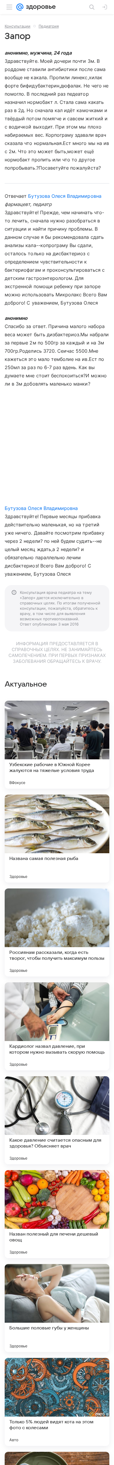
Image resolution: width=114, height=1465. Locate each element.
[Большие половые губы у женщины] (57, 1308)
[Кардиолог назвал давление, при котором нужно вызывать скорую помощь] (57, 1026)
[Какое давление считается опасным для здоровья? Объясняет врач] (57, 1120)
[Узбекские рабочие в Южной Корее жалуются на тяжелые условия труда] (57, 745)
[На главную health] (39, 7)
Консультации (17, 26)
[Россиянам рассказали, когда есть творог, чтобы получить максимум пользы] (57, 932)
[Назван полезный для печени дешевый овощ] (57, 1214)
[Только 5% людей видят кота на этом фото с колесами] (57, 1402)
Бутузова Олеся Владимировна (64, 196)
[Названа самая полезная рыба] (57, 839)
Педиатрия (49, 26)
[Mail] (19, 7)
